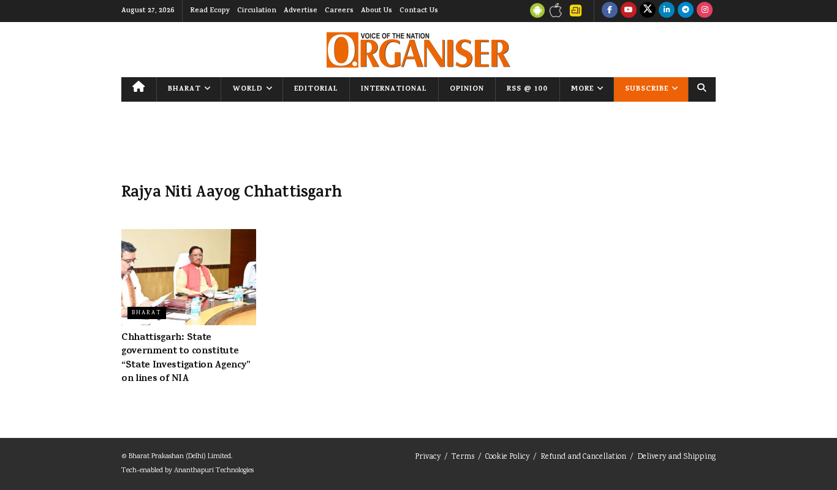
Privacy (428, 457)
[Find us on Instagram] (705, 11)
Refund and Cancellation (583, 457)
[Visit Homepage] (418, 50)
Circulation (256, 11)
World (248, 89)
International (394, 89)
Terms (463, 457)
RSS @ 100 (527, 89)
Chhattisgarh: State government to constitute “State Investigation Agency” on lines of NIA (186, 358)
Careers (339, 11)
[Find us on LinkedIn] (667, 11)
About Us (376, 11)
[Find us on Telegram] (686, 11)
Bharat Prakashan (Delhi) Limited (180, 456)
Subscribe (646, 89)
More (582, 89)
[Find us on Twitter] (648, 11)
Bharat (184, 89)
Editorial (316, 89)
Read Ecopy (210, 11)
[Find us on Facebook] (610, 11)
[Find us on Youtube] (629, 11)
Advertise (300, 11)
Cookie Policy (507, 457)
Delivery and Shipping (676, 457)
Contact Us (419, 11)
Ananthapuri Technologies (214, 471)
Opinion (467, 89)
